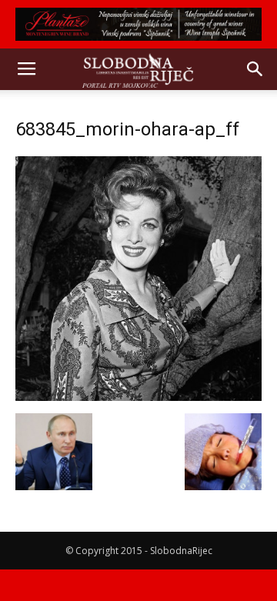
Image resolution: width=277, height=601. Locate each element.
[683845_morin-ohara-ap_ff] (138, 397)
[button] (255, 69)
